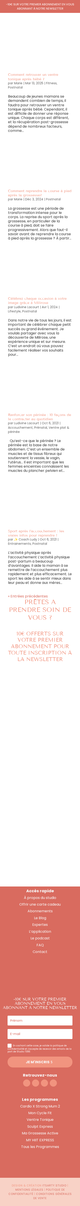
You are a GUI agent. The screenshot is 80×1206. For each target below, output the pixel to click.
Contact (40, 951)
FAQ (40, 945)
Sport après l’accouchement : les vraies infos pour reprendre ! (36, 533)
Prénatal (40, 427)
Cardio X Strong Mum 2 (40, 1106)
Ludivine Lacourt (26, 307)
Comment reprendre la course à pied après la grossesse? (40, 193)
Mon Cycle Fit (40, 1113)
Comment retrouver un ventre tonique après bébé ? (33, 76)
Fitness (51, 83)
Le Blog (40, 918)
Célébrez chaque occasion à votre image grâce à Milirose (37, 300)
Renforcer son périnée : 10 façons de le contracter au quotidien (39, 417)
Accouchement (20, 427)
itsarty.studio (54, 1185)
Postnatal (15, 87)
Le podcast (40, 938)
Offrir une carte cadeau (40, 904)
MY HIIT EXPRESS (40, 1140)
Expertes (40, 924)
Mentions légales (29, 1190)
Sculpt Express (40, 1126)
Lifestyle (14, 311)
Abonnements (40, 911)
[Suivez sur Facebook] (35, 1083)
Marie (18, 83)
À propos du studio (40, 897)
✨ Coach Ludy (25, 539)
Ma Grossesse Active (40, 1133)
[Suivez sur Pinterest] (53, 1083)
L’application (40, 931)
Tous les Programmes (40, 1146)
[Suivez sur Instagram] (26, 1083)
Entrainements (19, 543)
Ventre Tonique (40, 1119)
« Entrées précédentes (28, 596)
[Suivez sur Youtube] (44, 1083)
